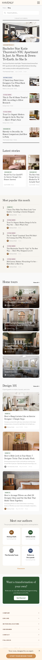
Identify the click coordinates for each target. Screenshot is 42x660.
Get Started (21, 598)
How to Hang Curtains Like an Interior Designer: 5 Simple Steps (19, 418)
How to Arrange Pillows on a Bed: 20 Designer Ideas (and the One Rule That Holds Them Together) (20, 498)
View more (21, 568)
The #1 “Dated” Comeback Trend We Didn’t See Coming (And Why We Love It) (22, 237)
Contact (6, 635)
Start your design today (21, 656)
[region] (21, 171)
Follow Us (7, 640)
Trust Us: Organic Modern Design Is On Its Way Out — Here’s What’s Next (21, 224)
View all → (36, 282)
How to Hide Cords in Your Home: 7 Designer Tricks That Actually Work (19, 457)
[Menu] (37, 2)
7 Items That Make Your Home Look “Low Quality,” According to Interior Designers (21, 211)
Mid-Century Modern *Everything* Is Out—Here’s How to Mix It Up (22, 263)
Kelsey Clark (13, 214)
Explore (6, 618)
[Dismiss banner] (39, 650)
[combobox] (21, 13)
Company (6, 613)
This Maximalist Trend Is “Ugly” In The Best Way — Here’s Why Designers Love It (22, 250)
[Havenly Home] (8, 3)
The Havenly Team (8, 71)
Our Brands (7, 629)
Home (4, 8)
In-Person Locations (11, 624)
